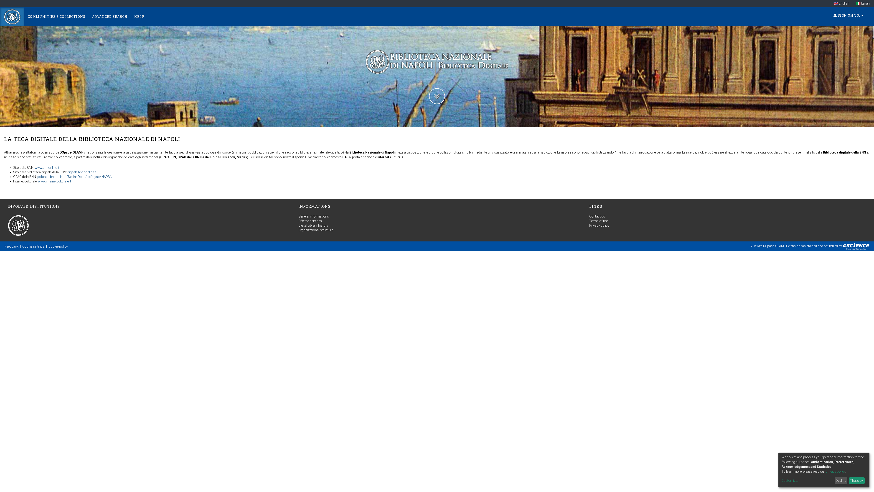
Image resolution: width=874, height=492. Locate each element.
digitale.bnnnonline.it (81, 172)
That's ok (856, 480)
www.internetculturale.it (54, 181)
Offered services (310, 221)
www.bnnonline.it (47, 167)
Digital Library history (313, 225)
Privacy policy (599, 225)
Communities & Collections (56, 16)
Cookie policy (58, 246)
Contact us (597, 216)
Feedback (11, 246)
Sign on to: (849, 15)
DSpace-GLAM (773, 246)
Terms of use (598, 221)
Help (139, 16)
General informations (313, 216)
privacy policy (835, 471)
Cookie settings (33, 246)
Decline (841, 480)
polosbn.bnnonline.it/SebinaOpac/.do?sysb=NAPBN (74, 177)
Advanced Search (109, 16)
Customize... (790, 480)
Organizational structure (315, 230)
